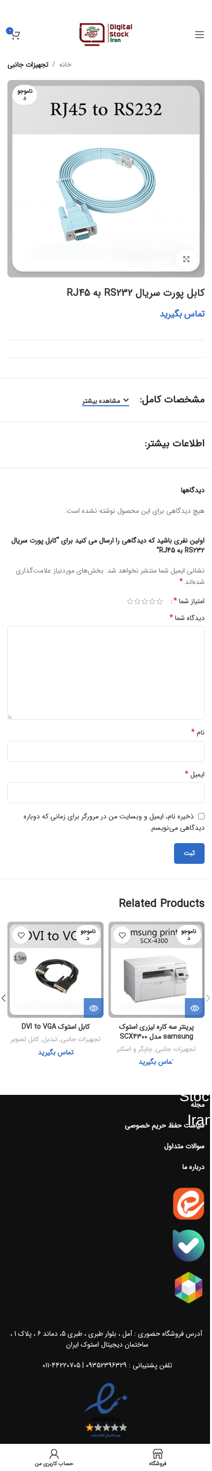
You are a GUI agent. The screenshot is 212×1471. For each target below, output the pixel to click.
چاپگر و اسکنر (134, 1049)
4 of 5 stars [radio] (137, 601)
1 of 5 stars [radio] (159, 601)
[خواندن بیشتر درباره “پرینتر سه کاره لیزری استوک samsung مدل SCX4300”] (195, 1008)
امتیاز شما (189, 601)
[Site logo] (106, 34)
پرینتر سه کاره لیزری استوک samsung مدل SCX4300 (156, 1031)
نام (198, 732)
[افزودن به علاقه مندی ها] (122, 935)
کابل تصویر (24, 1039)
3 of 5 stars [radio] (144, 601)
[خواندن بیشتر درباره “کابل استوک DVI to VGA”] (94, 1008)
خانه (65, 64)
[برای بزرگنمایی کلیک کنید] (186, 259)
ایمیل (195, 774)
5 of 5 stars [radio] (130, 601)
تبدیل (49, 1039)
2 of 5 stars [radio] (152, 601)
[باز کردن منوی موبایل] (200, 34)
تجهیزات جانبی (27, 64)
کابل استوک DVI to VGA (56, 1026)
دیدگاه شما (187, 618)
